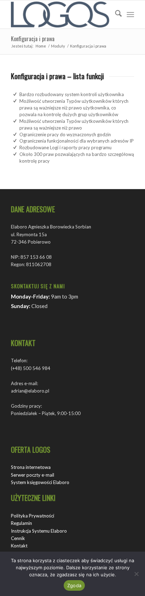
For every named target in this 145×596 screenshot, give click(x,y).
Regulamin (21, 523)
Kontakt (19, 545)
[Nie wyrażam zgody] (136, 573)
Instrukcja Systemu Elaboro (39, 531)
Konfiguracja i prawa (33, 38)
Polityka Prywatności (32, 516)
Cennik (18, 538)
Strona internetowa (31, 467)
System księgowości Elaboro (40, 482)
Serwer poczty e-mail (32, 475)
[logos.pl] (60, 14)
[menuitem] (115, 14)
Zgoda (74, 585)
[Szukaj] (115, 14)
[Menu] (130, 14)
